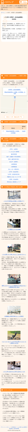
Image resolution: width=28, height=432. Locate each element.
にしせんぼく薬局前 (14, 151)
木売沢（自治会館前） (14, 89)
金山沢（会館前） (14, 161)
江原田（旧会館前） (14, 179)
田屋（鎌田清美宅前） (14, 159)
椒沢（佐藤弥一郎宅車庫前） (14, 156)
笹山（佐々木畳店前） (14, 169)
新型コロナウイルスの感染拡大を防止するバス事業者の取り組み (14, 286)
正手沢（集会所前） (14, 171)
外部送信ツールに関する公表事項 (19, 427)
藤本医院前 (14, 154)
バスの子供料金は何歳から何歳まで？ (14, 201)
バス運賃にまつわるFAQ (14, 229)
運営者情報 (16, 428)
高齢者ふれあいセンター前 (14, 177)
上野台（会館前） (14, 149)
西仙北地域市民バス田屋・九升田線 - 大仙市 (15, 92)
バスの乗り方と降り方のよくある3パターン (14, 254)
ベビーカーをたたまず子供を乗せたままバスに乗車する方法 (14, 342)
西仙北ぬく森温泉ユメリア (14, 182)
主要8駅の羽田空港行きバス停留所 (14, 316)
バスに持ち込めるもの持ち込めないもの (14, 371)
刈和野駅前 (14, 164)
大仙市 (23, 131)
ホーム (3, 12)
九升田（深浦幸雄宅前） (14, 174)
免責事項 (11, 428)
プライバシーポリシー (6, 427)
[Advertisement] (14, 57)
